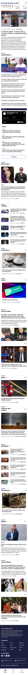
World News (22, 645)
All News (14, 157)
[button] (21, 671)
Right (20, 649)
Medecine (23, 454)
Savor (17, 197)
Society (21, 647)
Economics (19, 273)
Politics (22, 213)
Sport (17, 402)
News (2, 642)
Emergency (19, 29)
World (17, 553)
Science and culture (20, 436)
